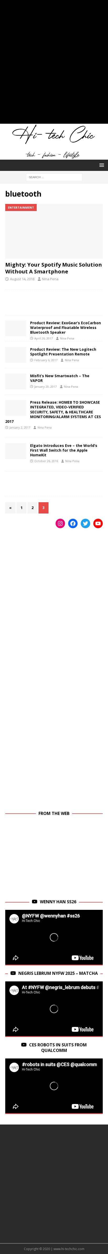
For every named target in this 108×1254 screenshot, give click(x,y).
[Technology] (15, 408)
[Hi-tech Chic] (54, 156)
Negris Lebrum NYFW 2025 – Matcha (58, 973)
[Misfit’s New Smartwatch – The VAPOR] (15, 381)
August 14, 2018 (22, 279)
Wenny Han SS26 (58, 902)
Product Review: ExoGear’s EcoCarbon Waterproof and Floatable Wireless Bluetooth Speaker (65, 327)
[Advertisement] (54, 64)
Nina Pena (50, 279)
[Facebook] (73, 523)
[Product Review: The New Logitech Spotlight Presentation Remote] (15, 355)
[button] (101, 165)
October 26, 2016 (46, 461)
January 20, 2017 (45, 386)
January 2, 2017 (19, 427)
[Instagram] (60, 523)
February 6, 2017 (45, 360)
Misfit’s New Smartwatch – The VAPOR (59, 378)
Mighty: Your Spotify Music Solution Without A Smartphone (53, 268)
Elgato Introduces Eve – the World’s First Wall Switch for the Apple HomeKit (63, 450)
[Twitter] (85, 523)
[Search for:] (54, 176)
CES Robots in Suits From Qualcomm (58, 1047)
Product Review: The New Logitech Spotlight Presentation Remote (63, 351)
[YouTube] (98, 523)
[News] (15, 451)
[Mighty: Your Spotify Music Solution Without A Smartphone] (54, 231)
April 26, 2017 (43, 338)
